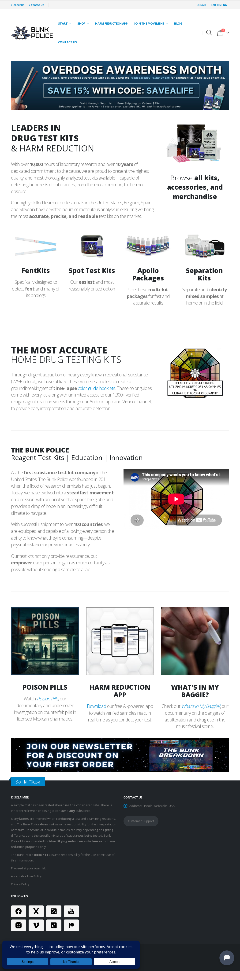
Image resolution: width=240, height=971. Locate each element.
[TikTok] (53, 925)
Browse (195, 187)
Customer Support (141, 821)
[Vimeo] (36, 925)
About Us (19, 5)
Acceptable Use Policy (26, 876)
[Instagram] (18, 925)
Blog (178, 23)
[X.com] (36, 911)
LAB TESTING (219, 5)
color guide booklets (96, 388)
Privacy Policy (20, 884)
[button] (209, 33)
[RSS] (53, 911)
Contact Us (37, 5)
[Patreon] (71, 925)
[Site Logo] (33, 32)
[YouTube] (71, 911)
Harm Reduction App (111, 23)
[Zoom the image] (195, 125)
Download (96, 706)
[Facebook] (18, 911)
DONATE (202, 5)
